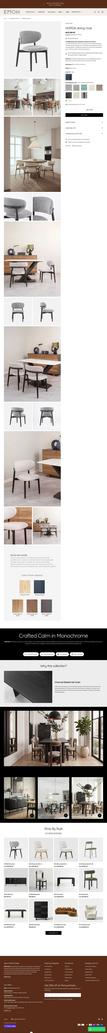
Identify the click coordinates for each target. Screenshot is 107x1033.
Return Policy (88, 974)
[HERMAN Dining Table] (16, 910)
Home (5, 18)
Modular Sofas (48, 972)
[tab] (53, 833)
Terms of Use (62, 999)
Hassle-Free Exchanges (83, 139)
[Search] (95, 11)
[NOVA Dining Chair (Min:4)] (41, 850)
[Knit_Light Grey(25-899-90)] (76, 87)
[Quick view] (26, 841)
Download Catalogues (90, 977)
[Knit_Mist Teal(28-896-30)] (84, 87)
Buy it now (84, 115)
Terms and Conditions (90, 966)
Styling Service (68, 974)
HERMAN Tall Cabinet (34, 924)
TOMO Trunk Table (58, 894)
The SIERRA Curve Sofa (60, 924)
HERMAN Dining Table (9, 924)
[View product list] (32, 815)
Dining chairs (47, 977)
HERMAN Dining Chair (34, 894)
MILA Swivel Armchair (84, 924)
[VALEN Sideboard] (16, 880)
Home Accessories (49, 980)
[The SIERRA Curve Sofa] (66, 910)
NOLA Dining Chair (83, 894)
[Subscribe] (79, 995)
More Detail (7, 976)
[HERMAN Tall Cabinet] (41, 910)
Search (66, 980)
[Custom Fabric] (84, 95)
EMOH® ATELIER (12, 1023)
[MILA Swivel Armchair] (91, 910)
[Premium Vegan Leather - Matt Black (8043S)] (68, 95)
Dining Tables (47, 974)
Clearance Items (11, 1007)
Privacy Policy (88, 969)
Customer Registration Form (92, 980)
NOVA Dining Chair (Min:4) (35, 864)
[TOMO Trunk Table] (66, 880)
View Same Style (53, 933)
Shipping (67, 34)
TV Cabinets (47, 969)
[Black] (68, 77)
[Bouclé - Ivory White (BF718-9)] (92, 87)
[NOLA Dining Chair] (91, 880)
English (6, 1019)
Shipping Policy (89, 972)
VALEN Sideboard (8, 894)
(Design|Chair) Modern (14, 18)
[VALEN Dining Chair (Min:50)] (91, 850)
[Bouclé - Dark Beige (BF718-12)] (99, 87)
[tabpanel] (53, 883)
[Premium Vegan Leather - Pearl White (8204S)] (76, 95)
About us (67, 966)
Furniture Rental (69, 972)
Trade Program (68, 969)
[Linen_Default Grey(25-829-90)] (68, 87)
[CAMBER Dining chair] (16, 850)
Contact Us (7, 1010)
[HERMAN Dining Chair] (41, 880)
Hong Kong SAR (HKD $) (19, 1019)
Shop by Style (68, 977)
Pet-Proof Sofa (48, 966)
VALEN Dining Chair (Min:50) (86, 864)
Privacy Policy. (69, 999)
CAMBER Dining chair (9, 864)
